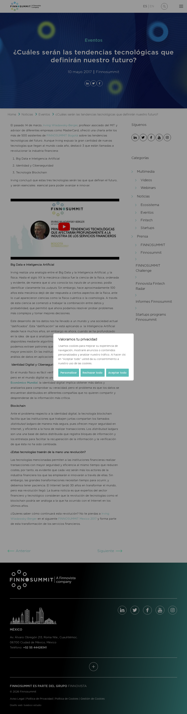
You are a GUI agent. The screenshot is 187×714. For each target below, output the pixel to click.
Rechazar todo (92, 372)
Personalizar (68, 372)
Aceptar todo (117, 372)
